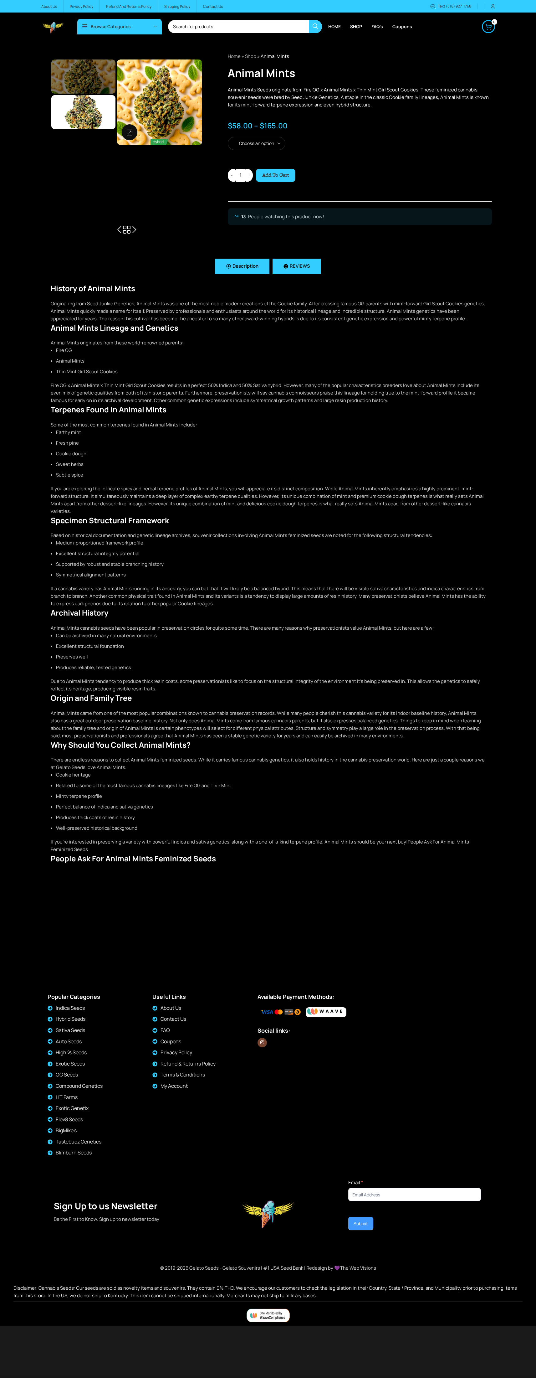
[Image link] (326, 1012)
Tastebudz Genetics (78, 1141)
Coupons (171, 1041)
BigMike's (66, 1130)
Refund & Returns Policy (188, 1063)
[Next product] (134, 230)
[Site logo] (53, 26)
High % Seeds (71, 1052)
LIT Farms (67, 1097)
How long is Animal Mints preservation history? (102, 919)
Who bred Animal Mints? (77, 888)
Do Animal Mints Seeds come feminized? (95, 904)
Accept (512, 1366)
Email (355, 1182)
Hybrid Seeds (70, 1018)
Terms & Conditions (183, 1074)
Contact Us (173, 1018)
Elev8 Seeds (69, 1119)
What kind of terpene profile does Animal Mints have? (108, 896)
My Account (174, 1085)
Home (234, 56)
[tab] (242, 266)
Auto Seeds (69, 1041)
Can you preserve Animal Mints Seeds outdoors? (103, 911)
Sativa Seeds (70, 1030)
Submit (361, 1223)
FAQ (165, 1030)
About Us (171, 1007)
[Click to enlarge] (129, 132)
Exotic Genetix (72, 1108)
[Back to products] (126, 230)
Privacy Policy (176, 1052)
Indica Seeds (70, 1007)
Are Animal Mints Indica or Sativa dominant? (98, 881)
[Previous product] (119, 230)
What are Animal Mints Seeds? (84, 873)
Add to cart (275, 175)
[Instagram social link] (262, 1042)
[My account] (493, 6)
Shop (250, 56)
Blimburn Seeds (74, 1152)
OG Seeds (67, 1074)
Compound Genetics (79, 1085)
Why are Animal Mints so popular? (87, 926)
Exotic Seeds (70, 1063)
